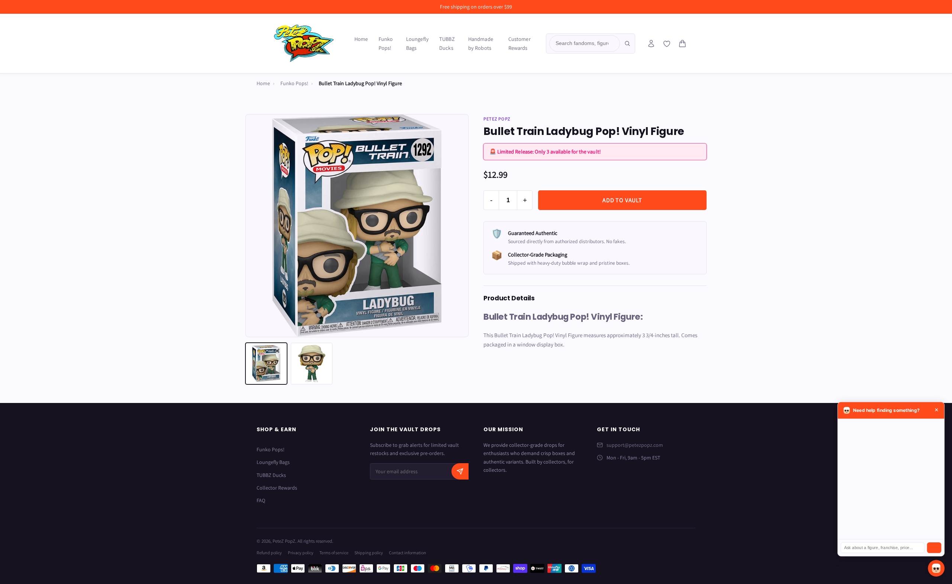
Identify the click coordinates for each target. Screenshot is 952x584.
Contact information (407, 552)
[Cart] (682, 43)
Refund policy (269, 552)
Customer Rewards (519, 43)
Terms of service (333, 552)
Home (361, 38)
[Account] (651, 43)
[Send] (934, 547)
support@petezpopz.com (635, 445)
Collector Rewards (277, 487)
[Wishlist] (667, 44)
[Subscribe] (460, 471)
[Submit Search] (627, 43)
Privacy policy (300, 552)
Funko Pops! (386, 43)
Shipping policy (368, 552)
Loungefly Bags (417, 43)
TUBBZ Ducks (447, 43)
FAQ (261, 500)
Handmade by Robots (480, 43)
